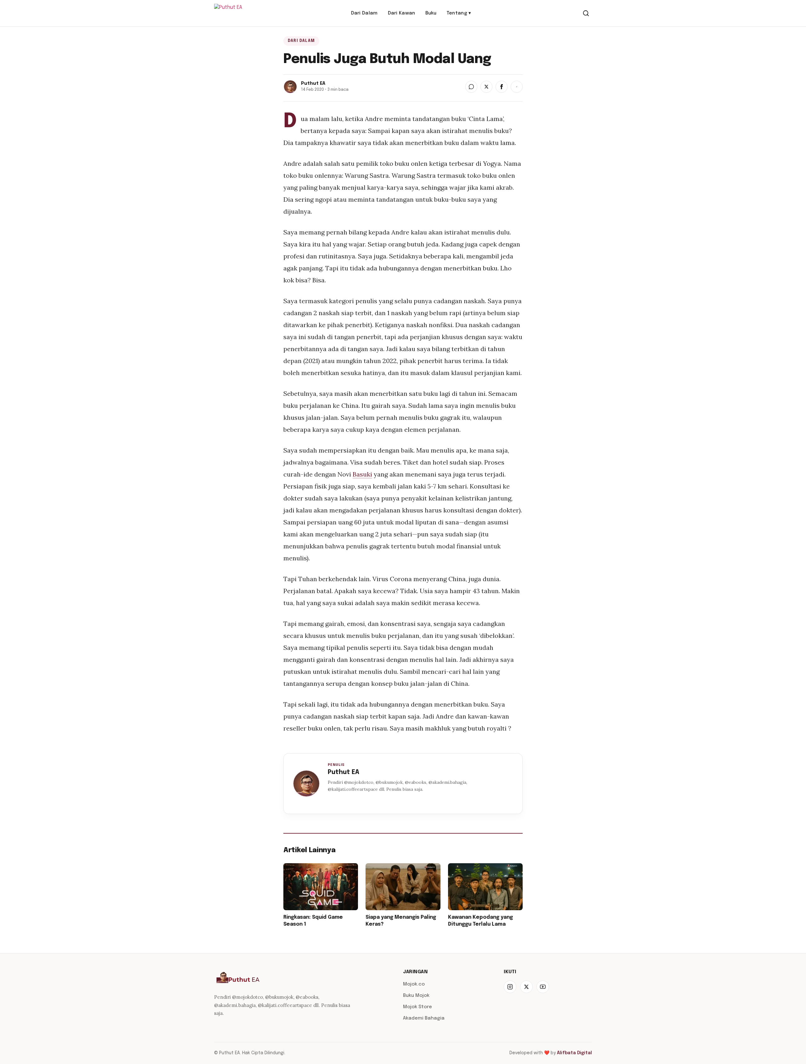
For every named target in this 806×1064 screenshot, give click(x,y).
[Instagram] (510, 986)
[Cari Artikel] (586, 13)
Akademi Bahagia (424, 1018)
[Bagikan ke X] (486, 87)
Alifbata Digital (574, 1053)
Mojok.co (414, 984)
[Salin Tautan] (517, 87)
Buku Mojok (416, 995)
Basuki (362, 474)
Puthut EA (343, 772)
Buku (431, 13)
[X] (526, 986)
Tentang (459, 13)
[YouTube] (542, 986)
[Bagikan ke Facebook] (502, 87)
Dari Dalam (364, 13)
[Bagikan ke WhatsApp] (471, 87)
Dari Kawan (401, 13)
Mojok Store (417, 1006)
